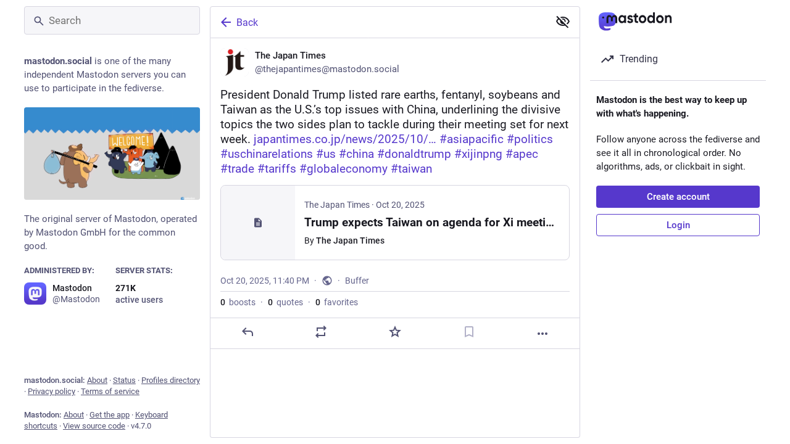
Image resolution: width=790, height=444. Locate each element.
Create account (678, 196)
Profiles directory (170, 380)
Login (678, 225)
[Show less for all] (563, 21)
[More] (542, 333)
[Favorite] (395, 331)
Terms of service (110, 391)
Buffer (357, 281)
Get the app (109, 414)
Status (124, 380)
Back (247, 22)
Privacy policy (51, 391)
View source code (94, 425)
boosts (238, 302)
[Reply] (247, 331)
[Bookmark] (469, 331)
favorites (336, 302)
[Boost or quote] (321, 331)
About (97, 380)
